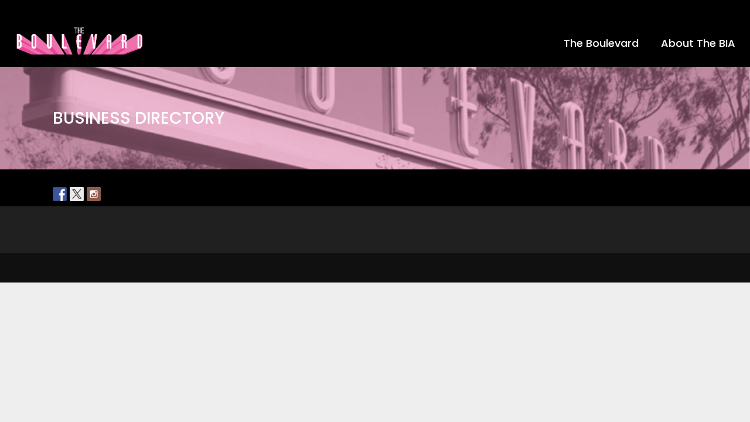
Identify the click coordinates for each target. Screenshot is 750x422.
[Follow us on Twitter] (77, 194)
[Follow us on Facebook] (60, 194)
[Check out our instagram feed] (94, 194)
